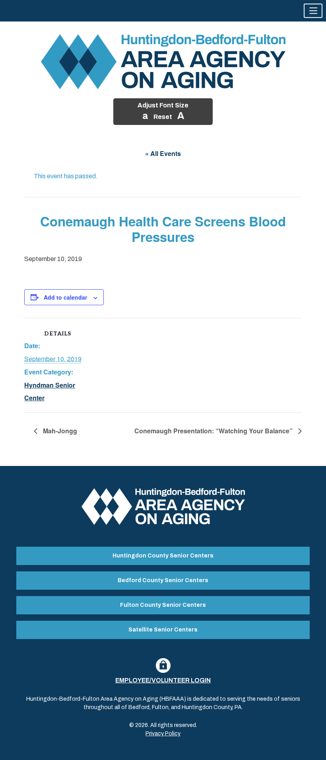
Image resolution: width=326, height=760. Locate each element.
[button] (313, 11)
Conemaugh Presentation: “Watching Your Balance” (214, 430)
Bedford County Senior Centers (163, 580)
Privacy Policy (163, 734)
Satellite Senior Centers (163, 630)
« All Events (163, 153)
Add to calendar (65, 297)
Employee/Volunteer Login (163, 680)
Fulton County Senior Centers (163, 605)
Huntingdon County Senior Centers (163, 556)
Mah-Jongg (59, 430)
